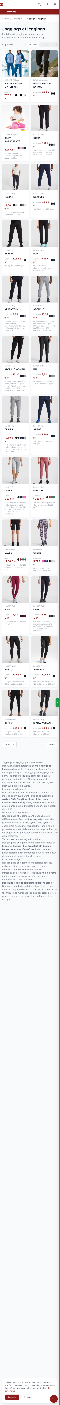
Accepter (12, 1397)
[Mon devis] (47, 4)
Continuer (27, 1397)
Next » (52, 744)
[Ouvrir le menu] (55, 4)
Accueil (5, 18)
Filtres (34, 45)
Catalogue (17, 18)
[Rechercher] (39, 4)
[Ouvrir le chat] (54, 1399)
